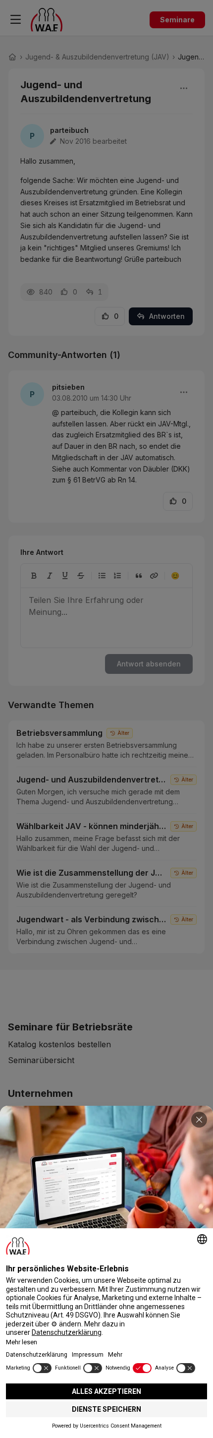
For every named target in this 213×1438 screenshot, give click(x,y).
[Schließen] (199, 1120)
